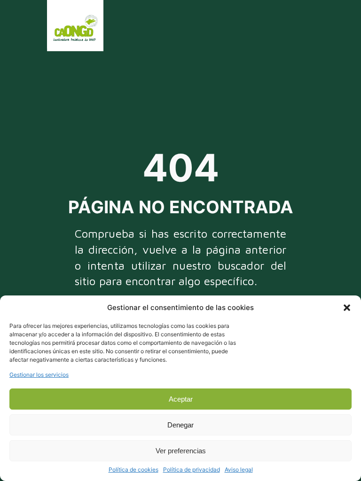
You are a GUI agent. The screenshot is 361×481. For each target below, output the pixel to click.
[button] (347, 307)
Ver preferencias (181, 451)
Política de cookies (133, 469)
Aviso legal (239, 469)
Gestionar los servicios (39, 374)
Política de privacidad (191, 469)
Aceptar (181, 399)
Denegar (180, 425)
